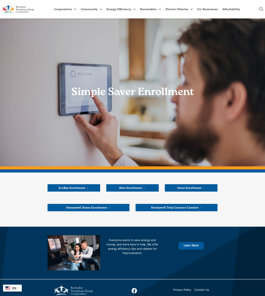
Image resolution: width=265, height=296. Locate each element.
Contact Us (201, 290)
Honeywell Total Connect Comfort (174, 207)
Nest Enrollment (130, 188)
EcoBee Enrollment (72, 188)
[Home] (18, 9)
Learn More (191, 245)
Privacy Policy (182, 290)
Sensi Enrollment (189, 188)
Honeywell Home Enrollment (86, 207)
